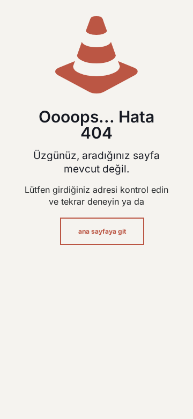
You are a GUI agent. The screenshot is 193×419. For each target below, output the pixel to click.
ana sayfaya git (102, 231)
